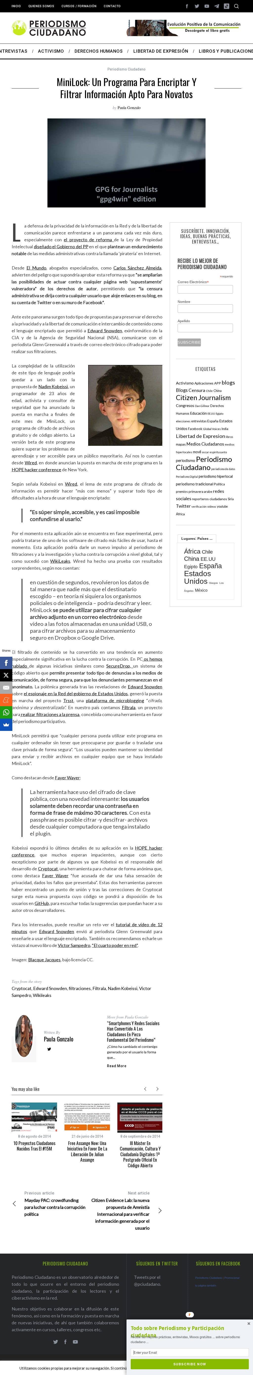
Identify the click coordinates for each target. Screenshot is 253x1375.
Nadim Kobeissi (53, 386)
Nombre (184, 302)
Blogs (182, 390)
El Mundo (36, 267)
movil (197, 452)
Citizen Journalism (203, 397)
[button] (190, 1332)
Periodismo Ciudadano (126, 69)
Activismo (185, 383)
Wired (31, 462)
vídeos (211, 506)
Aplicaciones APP (207, 383)
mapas (181, 444)
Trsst (68, 700)
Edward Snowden (104, 330)
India (225, 429)
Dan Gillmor (202, 405)
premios (182, 492)
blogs (228, 382)
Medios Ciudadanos (205, 444)
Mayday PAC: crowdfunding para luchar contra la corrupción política (54, 1204)
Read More (116, 1066)
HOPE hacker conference (36, 469)
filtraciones (80, 988)
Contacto (112, 6)
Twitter (183, 506)
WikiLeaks (60, 561)
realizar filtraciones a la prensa (49, 714)
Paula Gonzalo (129, 107)
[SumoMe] (6, 725)
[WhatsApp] (6, 712)
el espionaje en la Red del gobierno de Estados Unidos (76, 693)
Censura (197, 390)
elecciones (183, 421)
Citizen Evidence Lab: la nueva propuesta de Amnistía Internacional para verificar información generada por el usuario (120, 1211)
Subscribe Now (189, 1364)
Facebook (195, 429)
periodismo (185, 460)
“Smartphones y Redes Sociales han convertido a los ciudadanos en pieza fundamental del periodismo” (133, 1031)
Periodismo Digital (187, 476)
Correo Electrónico (193, 282)
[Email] (6, 687)
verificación (199, 506)
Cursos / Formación (79, 6)
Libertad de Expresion (200, 436)
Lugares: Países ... (196, 539)
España (212, 421)
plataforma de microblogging (115, 700)
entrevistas (199, 421)
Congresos (185, 405)
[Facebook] (6, 663)
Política (219, 484)
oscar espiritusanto (214, 452)
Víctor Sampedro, (74, 945)
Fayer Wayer (67, 777)
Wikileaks (42, 995)
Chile (209, 390)
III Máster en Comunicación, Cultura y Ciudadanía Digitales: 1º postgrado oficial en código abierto (140, 1154)
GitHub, (42, 903)
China (217, 391)
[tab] (197, 538)
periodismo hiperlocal (216, 476)
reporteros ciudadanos (209, 499)
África (180, 514)
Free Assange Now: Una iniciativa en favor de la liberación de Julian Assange (87, 1151)
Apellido (184, 321)
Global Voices (212, 429)
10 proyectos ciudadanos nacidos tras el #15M (34, 1146)
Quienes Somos (41, 6)
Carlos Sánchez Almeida (137, 267)
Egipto (219, 413)
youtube (222, 506)
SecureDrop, (119, 666)
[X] (6, 675)
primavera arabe (200, 492)
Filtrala (99, 988)
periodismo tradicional (194, 484)
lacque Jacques (46, 959)
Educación (198, 413)
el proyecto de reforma (89, 239)
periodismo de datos (223, 469)
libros (229, 437)
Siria (231, 499)
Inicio (16, 6)
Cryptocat (48, 868)
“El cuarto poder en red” (115, 945)
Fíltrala (128, 707)
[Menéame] (6, 700)
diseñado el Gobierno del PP (61, 246)
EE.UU (211, 413)
